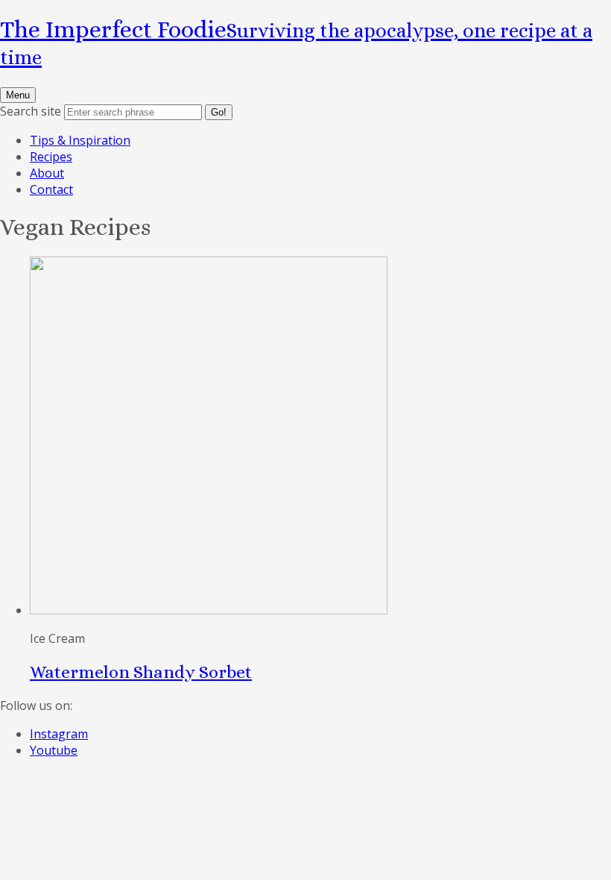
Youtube (53, 750)
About (47, 173)
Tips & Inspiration (80, 140)
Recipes (51, 156)
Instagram (59, 734)
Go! (219, 112)
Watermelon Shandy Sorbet (141, 671)
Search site (30, 111)
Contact (51, 189)
